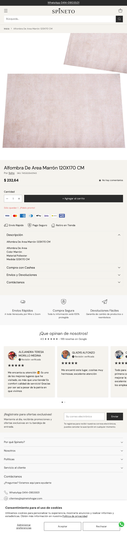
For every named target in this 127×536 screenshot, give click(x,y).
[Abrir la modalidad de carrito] (120, 10)
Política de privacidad (74, 516)
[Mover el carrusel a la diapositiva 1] (62, 402)
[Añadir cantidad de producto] (19, 198)
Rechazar (101, 526)
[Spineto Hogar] (63, 10)
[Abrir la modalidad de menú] (5, 10)
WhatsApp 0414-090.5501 (24, 492)
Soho (12, 173)
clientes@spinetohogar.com (25, 498)
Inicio (6, 28)
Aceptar (62, 526)
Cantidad (9, 191)
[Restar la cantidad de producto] (7, 198)
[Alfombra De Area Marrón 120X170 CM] (63, 96)
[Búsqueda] (119, 19)
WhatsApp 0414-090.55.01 (63, 2)
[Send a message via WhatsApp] (121, 524)
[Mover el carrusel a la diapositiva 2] (64, 402)
